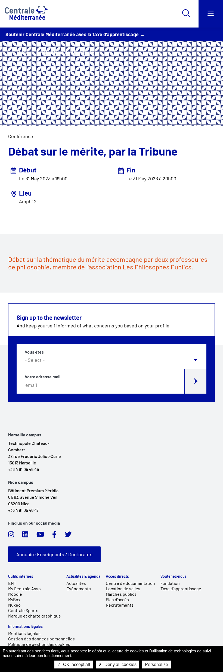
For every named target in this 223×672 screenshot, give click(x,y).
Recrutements (120, 604)
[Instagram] (11, 536)
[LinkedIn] (25, 536)
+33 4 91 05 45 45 (23, 469)
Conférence (20, 136)
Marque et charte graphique (34, 615)
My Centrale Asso (24, 588)
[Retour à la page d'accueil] (26, 14)
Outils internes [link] (20, 576)
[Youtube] (40, 536)
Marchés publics (121, 594)
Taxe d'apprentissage (180, 588)
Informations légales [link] (25, 626)
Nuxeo (14, 604)
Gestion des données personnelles (41, 638)
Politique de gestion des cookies (39, 644)
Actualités (76, 583)
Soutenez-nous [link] (173, 576)
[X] (68, 536)
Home (24, 52)
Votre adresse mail (42, 377)
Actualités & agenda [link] (83, 576)
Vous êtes (34, 352)
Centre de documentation (130, 583)
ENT (12, 583)
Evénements (78, 588)
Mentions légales (24, 633)
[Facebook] (54, 536)
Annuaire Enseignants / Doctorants (54, 554)
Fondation (170, 583)
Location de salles (123, 588)
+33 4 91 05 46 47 (23, 510)
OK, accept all (76, 664)
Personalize (156, 664)
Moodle (15, 594)
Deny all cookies (120, 664)
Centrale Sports (23, 610)
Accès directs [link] (117, 576)
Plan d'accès (117, 599)
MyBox (14, 599)
